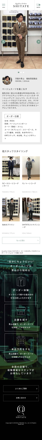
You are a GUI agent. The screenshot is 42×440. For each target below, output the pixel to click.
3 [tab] (23, 72)
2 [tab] (21, 72)
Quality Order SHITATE (10, 251)
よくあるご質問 (21, 389)
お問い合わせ (21, 398)
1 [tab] (18, 72)
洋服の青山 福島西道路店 (26, 78)
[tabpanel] (21, 39)
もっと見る (20, 240)
